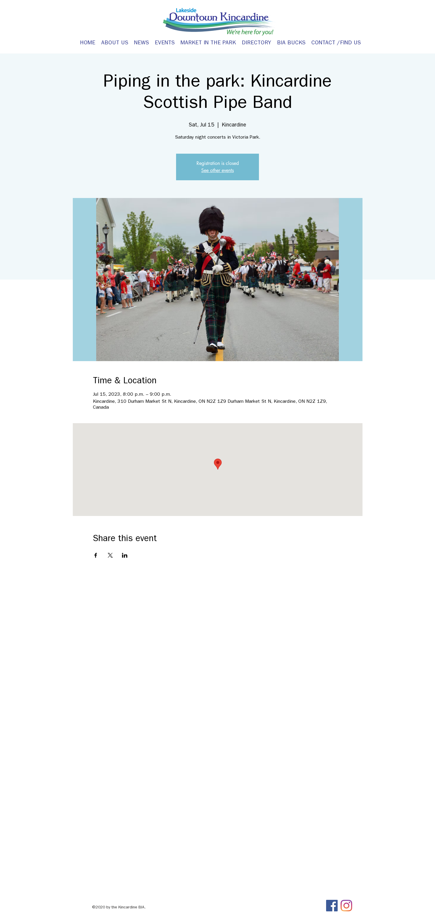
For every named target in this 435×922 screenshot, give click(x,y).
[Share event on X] (110, 555)
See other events (217, 170)
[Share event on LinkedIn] (125, 555)
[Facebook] (332, 905)
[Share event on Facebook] (96, 555)
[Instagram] (346, 905)
